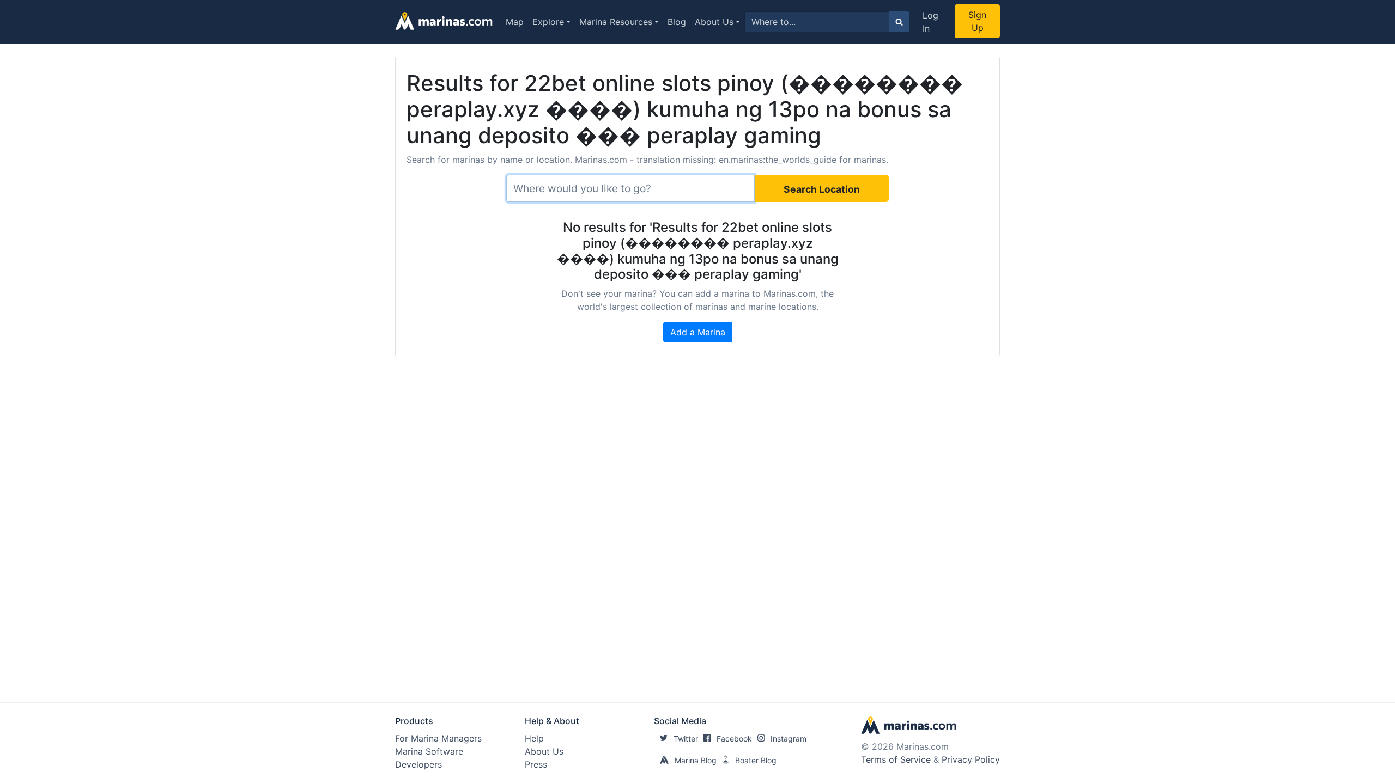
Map (515, 21)
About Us (714, 21)
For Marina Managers (438, 738)
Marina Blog (696, 760)
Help (534, 738)
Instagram (788, 738)
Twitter (686, 738)
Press (536, 764)
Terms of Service (896, 759)
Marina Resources (615, 21)
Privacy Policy (971, 759)
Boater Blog (756, 760)
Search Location (822, 189)
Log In (930, 22)
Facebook (734, 738)
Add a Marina (697, 332)
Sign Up (977, 21)
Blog (677, 21)
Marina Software (429, 751)
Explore (548, 21)
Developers (418, 764)
